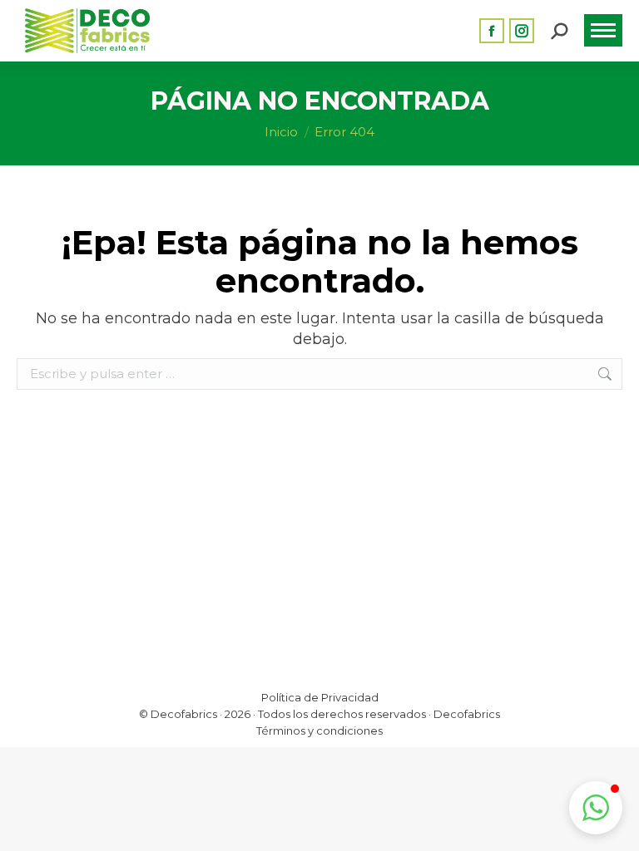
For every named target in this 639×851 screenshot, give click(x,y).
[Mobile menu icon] (603, 30)
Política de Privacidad (320, 697)
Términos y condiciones (319, 730)
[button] (595, 807)
